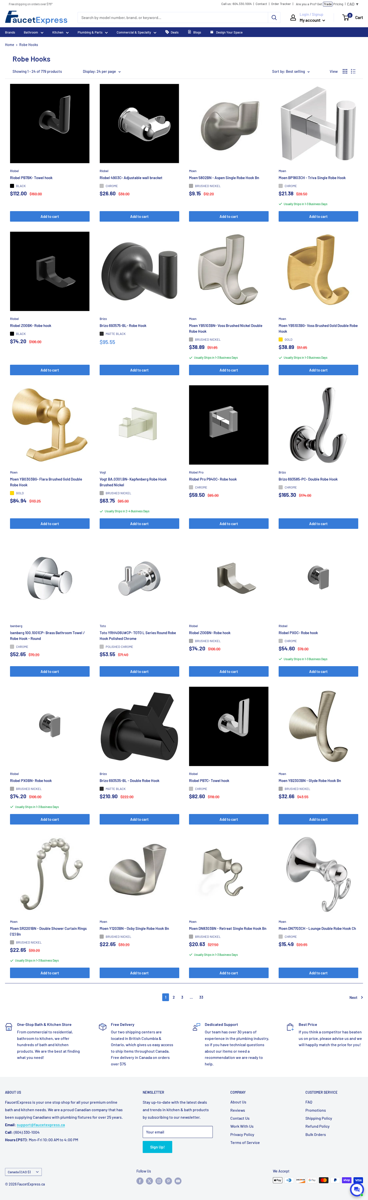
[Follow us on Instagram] (158, 1180)
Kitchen (57, 32)
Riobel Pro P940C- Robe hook (213, 479)
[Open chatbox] (357, 1189)
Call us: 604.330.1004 (236, 4)
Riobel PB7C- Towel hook (209, 780)
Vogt (103, 472)
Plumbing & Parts (90, 32)
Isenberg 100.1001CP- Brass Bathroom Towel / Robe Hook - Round (47, 635)
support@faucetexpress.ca (41, 1124)
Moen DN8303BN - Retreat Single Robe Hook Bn (227, 928)
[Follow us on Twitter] (149, 1180)
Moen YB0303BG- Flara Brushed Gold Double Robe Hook (46, 482)
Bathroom (31, 32)
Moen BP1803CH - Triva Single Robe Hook (312, 177)
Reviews (237, 1110)
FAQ (308, 1101)
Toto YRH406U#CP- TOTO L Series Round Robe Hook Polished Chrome (138, 635)
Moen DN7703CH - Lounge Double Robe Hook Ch (317, 928)
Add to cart (50, 216)
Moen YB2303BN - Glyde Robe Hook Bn (310, 780)
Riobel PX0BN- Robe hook (31, 780)
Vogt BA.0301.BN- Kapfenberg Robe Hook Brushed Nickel (133, 482)
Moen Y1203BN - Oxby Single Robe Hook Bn (134, 928)
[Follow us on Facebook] (139, 1180)
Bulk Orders (315, 1134)
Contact (261, 4)
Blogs (197, 32)
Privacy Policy (242, 1134)
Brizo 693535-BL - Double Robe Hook (129, 780)
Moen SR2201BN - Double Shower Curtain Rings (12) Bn (48, 931)
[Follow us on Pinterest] (168, 1180)
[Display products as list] (353, 71)
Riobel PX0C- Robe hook (298, 632)
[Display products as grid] (345, 71)
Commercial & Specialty (134, 32)
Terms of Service (245, 1142)
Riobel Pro (196, 472)
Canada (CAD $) (19, 1172)
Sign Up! (157, 1146)
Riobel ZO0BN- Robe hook (210, 632)
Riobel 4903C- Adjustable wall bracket (131, 177)
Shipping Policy (318, 1118)
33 (201, 997)
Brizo (103, 318)
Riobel (14, 171)
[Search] (274, 17)
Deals (174, 32)
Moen (193, 171)
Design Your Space (229, 32)
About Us (238, 1101)
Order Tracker (281, 4)
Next (353, 997)
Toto (103, 626)
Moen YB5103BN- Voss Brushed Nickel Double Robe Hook (225, 328)
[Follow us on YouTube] (177, 1180)
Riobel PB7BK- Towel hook (31, 177)
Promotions (315, 1110)
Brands (10, 32)
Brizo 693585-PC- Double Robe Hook (308, 479)
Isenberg (16, 626)
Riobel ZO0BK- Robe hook (30, 325)
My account (310, 20)
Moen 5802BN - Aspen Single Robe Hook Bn (224, 177)
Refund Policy (317, 1126)
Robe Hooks (28, 45)
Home (9, 45)
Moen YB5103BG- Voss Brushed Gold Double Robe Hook (318, 328)
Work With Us (242, 1126)
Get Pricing (319, 4)
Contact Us (240, 1118)
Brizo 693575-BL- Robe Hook (123, 325)
